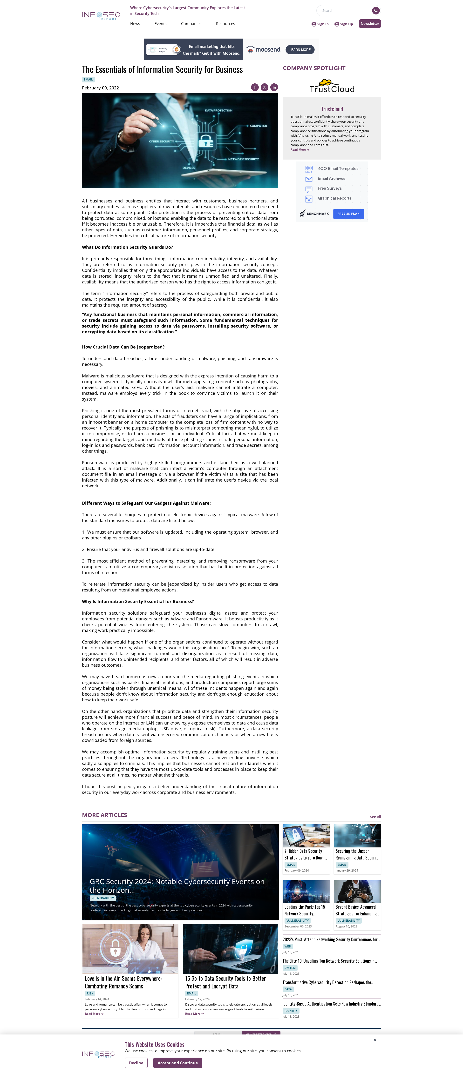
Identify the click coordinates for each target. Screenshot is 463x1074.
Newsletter (370, 23)
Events (161, 23)
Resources (225, 23)
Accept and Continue (178, 1063)
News (135, 23)
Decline (136, 1063)
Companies (191, 23)
